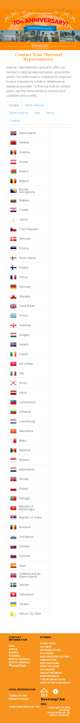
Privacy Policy (19, 699)
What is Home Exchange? (49, 667)
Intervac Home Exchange (50, 651)
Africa (50, 113)
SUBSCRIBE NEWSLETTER (24, 706)
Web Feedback (49, 676)
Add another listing (54, 656)
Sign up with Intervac (55, 682)
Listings (46, 646)
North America (34, 105)
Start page (48, 643)
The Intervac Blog (53, 679)
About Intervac (51, 672)
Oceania (14, 120)
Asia (37, 113)
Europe (14, 105)
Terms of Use (18, 695)
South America (18, 113)
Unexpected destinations (49, 661)
